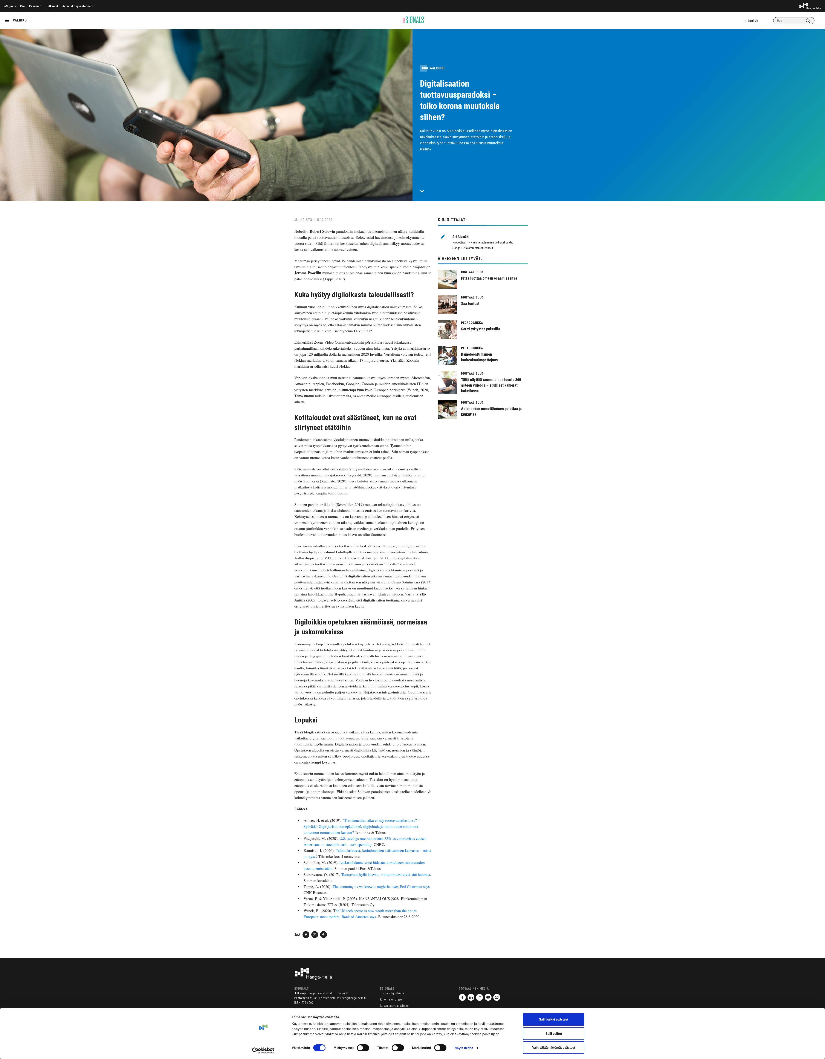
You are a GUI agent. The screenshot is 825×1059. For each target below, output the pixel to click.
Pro (22, 6)
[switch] (363, 1047)
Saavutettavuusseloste (394, 1005)
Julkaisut (52, 6)
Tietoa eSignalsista (392, 993)
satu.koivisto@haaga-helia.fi (348, 998)
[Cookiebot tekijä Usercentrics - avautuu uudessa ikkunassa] (263, 1050)
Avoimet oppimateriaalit (77, 6)
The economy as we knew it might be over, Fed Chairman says (381, 886)
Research (35, 6)
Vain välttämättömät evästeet (553, 1047)
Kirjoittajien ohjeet (391, 999)
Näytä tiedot (463, 1048)
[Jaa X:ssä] (314, 934)
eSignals (10, 6)
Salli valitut (553, 1033)
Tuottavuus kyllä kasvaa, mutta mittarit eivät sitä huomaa (385, 874)
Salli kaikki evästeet (553, 1019)
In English (751, 20)
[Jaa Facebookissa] (305, 934)
